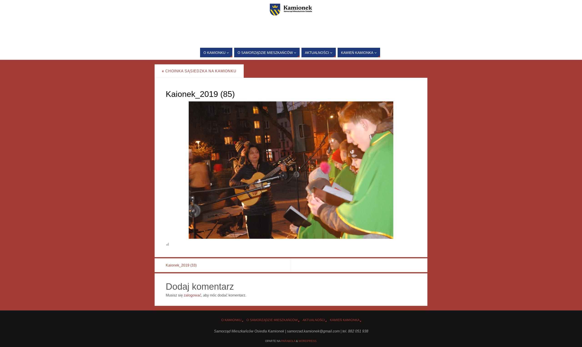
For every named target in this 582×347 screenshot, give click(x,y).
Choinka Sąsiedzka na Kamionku (199, 71)
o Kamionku (231, 320)
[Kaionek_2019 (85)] (291, 170)
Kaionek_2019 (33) (181, 265)
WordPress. (308, 341)
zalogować (192, 295)
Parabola (288, 341)
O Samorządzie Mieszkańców (272, 320)
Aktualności (314, 320)
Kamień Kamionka (344, 320)
